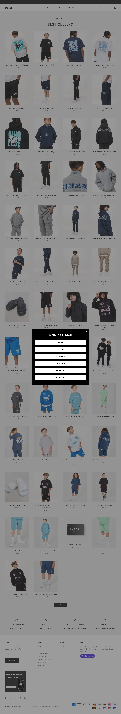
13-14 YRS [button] (60, 370)
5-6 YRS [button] (60, 342)
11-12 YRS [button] (60, 363)
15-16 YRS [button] (60, 377)
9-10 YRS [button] (60, 356)
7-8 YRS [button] (60, 349)
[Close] (86, 331)
